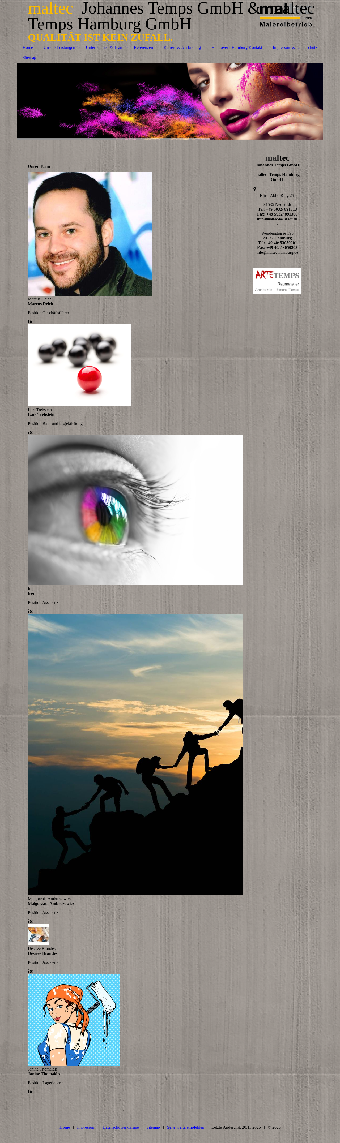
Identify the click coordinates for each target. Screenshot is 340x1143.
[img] (170, 101)
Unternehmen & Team (104, 47)
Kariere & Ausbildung (182, 47)
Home (28, 47)
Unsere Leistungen (59, 47)
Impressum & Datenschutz (295, 47)
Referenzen (143, 47)
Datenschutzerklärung (121, 1127)
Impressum (86, 1127)
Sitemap (29, 57)
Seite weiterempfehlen (185, 1127)
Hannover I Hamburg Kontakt (236, 47)
